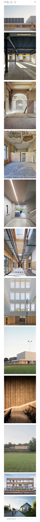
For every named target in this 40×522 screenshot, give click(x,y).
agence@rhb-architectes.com (11, 518)
